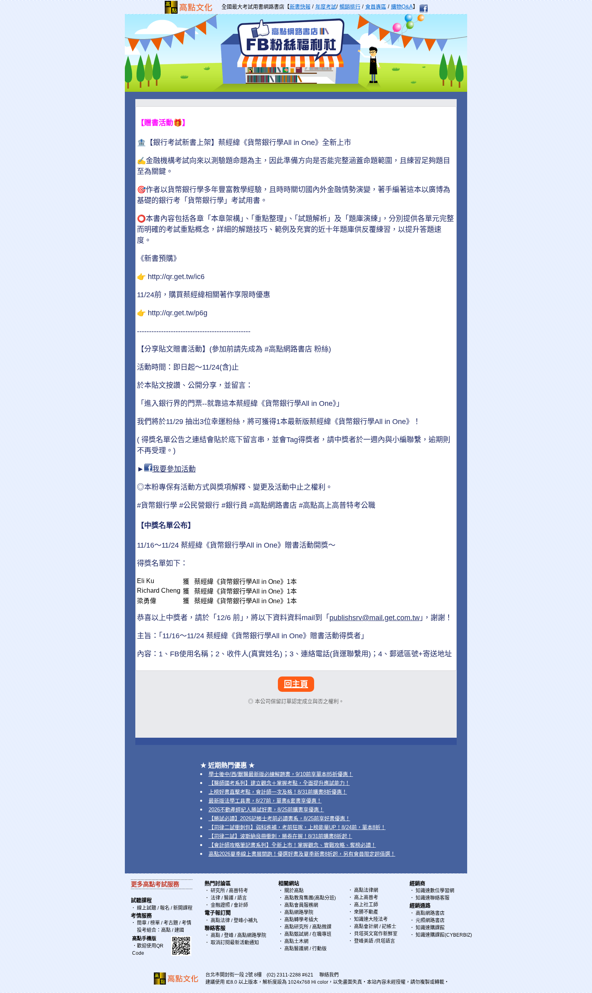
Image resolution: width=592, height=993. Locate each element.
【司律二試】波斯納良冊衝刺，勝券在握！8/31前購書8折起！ (280, 836)
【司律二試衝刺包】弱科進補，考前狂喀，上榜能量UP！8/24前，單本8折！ (297, 827)
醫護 (229, 898)
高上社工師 (366, 905)
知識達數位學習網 (435, 891)
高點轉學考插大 (301, 920)
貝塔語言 (385, 941)
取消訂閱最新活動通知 (235, 942)
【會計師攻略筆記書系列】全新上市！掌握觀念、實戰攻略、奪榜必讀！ (292, 845)
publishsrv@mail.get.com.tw (374, 618)
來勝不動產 (366, 912)
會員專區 (375, 7)
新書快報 (300, 7)
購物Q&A (402, 7)
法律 (215, 898)
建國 (179, 930)
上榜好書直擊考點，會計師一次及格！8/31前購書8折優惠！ (278, 792)
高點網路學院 (298, 912)
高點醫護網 (296, 949)
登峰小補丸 (246, 920)
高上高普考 (366, 897)
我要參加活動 (174, 469)
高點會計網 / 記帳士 (375, 926)
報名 (164, 908)
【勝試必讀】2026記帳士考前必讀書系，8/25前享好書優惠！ (279, 818)
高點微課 (321, 927)
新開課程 (183, 908)
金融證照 (220, 905)
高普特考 (238, 891)
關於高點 (294, 891)
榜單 (155, 923)
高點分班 (324, 898)
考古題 (171, 923)
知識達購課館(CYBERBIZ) (444, 935)
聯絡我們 (329, 975)
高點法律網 (366, 890)
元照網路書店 (430, 920)
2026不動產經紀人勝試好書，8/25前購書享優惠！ (266, 810)
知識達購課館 (430, 928)
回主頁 (296, 684)
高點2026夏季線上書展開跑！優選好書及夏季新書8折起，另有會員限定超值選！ (302, 854)
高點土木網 (296, 941)
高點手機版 (144, 938)
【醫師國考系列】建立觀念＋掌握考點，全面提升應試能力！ (279, 783)
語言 (242, 898)
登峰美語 (363, 941)
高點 (166, 930)
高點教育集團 (298, 898)
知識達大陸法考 (371, 919)
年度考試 (325, 7)
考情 (186, 923)
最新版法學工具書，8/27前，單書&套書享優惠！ (265, 801)
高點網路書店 (430, 913)
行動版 (319, 949)
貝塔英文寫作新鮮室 (375, 934)
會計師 (241, 905)
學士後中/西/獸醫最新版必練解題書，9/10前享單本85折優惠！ (281, 774)
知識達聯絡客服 (432, 898)
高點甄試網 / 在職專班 (307, 934)
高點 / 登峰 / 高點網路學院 (238, 935)
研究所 (218, 891)
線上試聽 (146, 908)
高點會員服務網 (301, 905)
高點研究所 (296, 927)
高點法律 (221, 920)
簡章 (142, 923)
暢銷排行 (349, 7)
